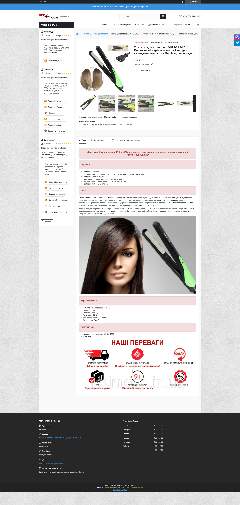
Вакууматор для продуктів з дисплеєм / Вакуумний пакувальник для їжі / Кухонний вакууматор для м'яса (56, 169)
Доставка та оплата (157, 25)
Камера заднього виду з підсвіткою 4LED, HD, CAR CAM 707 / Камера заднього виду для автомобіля (56, 49)
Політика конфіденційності (133, 487)
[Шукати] (163, 16)
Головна (103, 25)
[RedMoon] (48, 16)
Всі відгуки (46, 221)
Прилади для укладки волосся (95, 34)
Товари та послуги (121, 25)
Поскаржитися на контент (114, 487)
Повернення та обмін (181, 25)
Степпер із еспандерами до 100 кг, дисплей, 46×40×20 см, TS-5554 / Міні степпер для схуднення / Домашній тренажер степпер (57, 88)
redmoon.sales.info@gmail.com (51, 464)
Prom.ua (132, 485)
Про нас (138, 25)
